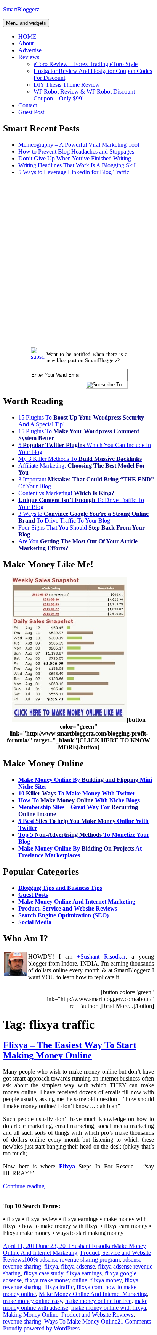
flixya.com (89, 1287)
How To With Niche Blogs (79, 800)
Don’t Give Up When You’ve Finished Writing (74, 158)
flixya (51, 1266)
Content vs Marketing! (66, 493)
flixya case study (43, 1273)
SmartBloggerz (21, 9)
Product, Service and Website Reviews (67, 908)
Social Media (34, 922)
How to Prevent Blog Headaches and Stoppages (76, 151)
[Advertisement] (78, 260)
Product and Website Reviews (97, 1314)
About (26, 43)
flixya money (106, 1280)
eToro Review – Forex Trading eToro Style (86, 64)
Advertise (30, 50)
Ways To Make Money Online (80, 1321)
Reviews (28, 57)
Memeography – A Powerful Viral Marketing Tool (78, 144)
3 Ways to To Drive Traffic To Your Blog (83, 517)
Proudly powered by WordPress (41, 1328)
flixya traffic (59, 1287)
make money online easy (32, 1301)
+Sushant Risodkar (101, 956)
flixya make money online (56, 1280)
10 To (76, 793)
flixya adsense (78, 1266)
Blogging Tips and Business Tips (60, 888)
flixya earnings (84, 1273)
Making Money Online (30, 1314)
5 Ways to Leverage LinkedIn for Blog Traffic (73, 172)
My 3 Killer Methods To (80, 458)
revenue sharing (22, 1321)
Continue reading (24, 1186)
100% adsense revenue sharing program (72, 1259)
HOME (27, 36)
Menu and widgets (26, 23)
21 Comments (134, 1321)
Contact (27, 105)
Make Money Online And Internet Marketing (76, 901)
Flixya (67, 1166)
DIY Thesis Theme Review (67, 84)
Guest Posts (33, 894)
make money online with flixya (108, 1307)
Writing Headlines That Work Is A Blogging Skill (77, 165)
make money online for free (98, 1301)
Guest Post (31, 112)
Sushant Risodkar (92, 1246)
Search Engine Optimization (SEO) (63, 915)
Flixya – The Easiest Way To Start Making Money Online (69, 1050)
